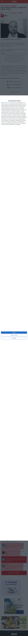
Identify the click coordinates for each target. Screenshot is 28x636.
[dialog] (14, 318)
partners (8, 102)
